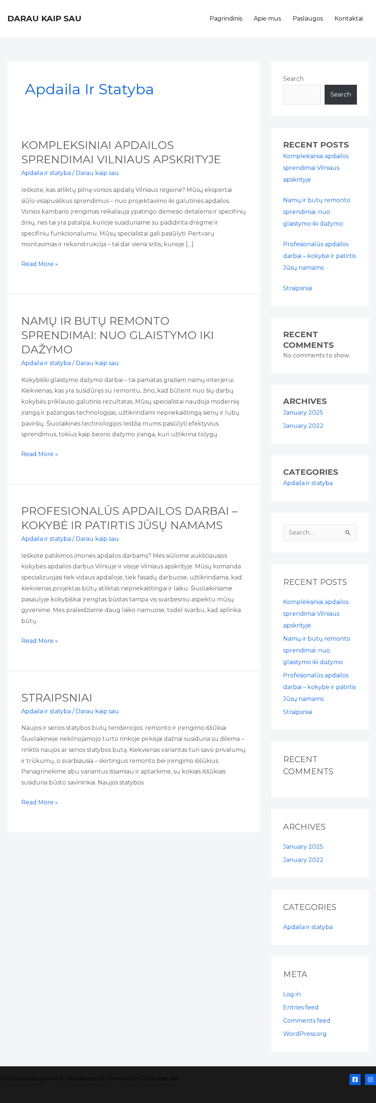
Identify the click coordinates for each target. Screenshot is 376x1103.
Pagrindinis (226, 18)
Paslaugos (308, 18)
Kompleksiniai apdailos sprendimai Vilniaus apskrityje (315, 168)
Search (293, 78)
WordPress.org (305, 1033)
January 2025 (303, 412)
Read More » (39, 263)
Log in (292, 994)
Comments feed (306, 1020)
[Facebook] (355, 1079)
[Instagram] (370, 1079)
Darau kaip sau (44, 18)
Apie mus (267, 18)
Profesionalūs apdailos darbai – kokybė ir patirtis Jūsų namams (319, 256)
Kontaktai (349, 18)
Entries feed (301, 1007)
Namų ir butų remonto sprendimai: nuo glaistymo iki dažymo (117, 335)
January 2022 (303, 425)
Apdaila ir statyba (46, 173)
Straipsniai (57, 698)
